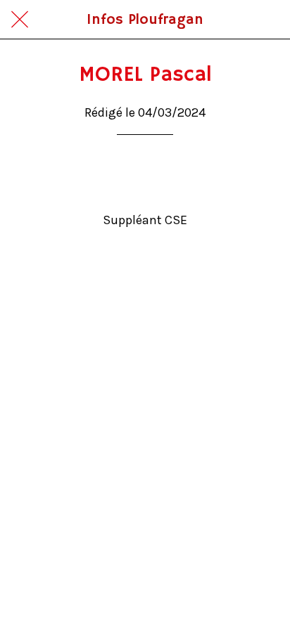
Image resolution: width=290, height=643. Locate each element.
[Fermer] (19, 19)
